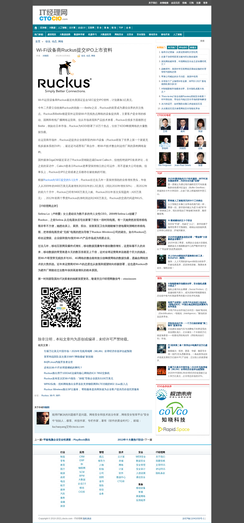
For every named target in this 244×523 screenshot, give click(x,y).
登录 (205, 3)
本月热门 (172, 47)
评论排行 (183, 47)
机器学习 (92, 34)
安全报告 (141, 34)
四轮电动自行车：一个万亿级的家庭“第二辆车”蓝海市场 (188, 324)
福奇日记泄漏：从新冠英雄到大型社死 (179, 52)
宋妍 (200, 131)
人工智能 (177, 34)
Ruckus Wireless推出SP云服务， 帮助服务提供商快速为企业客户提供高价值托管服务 (91, 389)
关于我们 (153, 3)
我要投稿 (160, 460)
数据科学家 (79, 34)
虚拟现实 (52, 34)
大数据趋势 (65, 34)
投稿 (184, 3)
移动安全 (153, 34)
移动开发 (165, 34)
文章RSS (160, 465)
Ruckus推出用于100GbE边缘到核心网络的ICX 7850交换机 (77, 373)
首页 (37, 41)
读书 (101, 481)
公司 (101, 473)
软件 (121, 473)
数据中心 (121, 477)
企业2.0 (82, 483)
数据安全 (140, 460)
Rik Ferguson (164, 165)
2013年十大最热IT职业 (130, 439)
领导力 (101, 460)
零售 (62, 460)
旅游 (62, 506)
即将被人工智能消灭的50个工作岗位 (185, 200)
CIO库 (82, 492)
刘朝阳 (46, 56)
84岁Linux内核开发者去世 (58, 362)
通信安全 (140, 477)
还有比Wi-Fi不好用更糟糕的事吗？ (63, 367)
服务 (62, 497)
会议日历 (175, 3)
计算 (121, 469)
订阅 (191, 3)
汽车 (62, 493)
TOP (159, 173)
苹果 (140, 492)
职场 (101, 469)
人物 (101, 465)
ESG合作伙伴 (164, 386)
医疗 (62, 469)
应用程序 (140, 500)
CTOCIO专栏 (163, 115)
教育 (62, 465)
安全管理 (140, 465)
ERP (81, 460)
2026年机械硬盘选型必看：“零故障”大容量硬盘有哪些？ (187, 238)
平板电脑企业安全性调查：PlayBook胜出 (66, 439)
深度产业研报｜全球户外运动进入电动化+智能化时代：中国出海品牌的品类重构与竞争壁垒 (188, 304)
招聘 (101, 477)
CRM (81, 456)
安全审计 (140, 469)
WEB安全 (141, 456)
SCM (81, 472)
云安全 (130, 34)
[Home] (36, 28)
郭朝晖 (165, 148)
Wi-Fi (52, 395)
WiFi (58, 395)
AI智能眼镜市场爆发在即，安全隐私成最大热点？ (187, 284)
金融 (62, 502)
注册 (198, 3)
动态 (54, 41)
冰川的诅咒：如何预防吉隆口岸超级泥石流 (181, 104)
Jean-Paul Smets (182, 165)
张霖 (200, 165)
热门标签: (39, 34)
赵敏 (200, 148)
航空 (62, 485)
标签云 (193, 47)
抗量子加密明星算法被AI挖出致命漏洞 (179, 57)
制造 (62, 456)
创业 (47, 41)
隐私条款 (160, 473)
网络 (60, 41)
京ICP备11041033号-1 (193, 518)
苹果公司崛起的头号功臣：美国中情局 (179, 76)
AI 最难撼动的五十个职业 (180, 220)
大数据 (81, 479)
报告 (159, 278)
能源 (62, 473)
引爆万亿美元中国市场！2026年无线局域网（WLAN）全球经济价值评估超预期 (88, 351)
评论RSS (160, 469)
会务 (101, 493)
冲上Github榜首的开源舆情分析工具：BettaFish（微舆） (186, 257)
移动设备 (140, 488)
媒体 (62, 489)
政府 (62, 477)
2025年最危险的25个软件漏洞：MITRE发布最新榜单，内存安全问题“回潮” (188, 179)
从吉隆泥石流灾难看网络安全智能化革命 (180, 108)
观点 (101, 456)
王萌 (165, 131)
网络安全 (119, 34)
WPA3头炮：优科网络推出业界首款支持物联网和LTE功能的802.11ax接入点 (86, 384)
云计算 (121, 456)
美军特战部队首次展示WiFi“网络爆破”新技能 (68, 356)
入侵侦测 (140, 473)
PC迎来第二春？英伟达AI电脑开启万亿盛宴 (187, 346)
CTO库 (121, 481)
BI (82, 464)
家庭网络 (140, 496)
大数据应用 (105, 34)
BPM (81, 475)
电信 (62, 481)
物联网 (81, 468)
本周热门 (161, 47)
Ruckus (45, 395)
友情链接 (164, 3)
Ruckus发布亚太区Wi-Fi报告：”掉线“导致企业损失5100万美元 (78, 378)
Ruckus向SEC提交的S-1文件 (60, 179)
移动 (81, 487)
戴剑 (183, 131)
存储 (121, 460)
